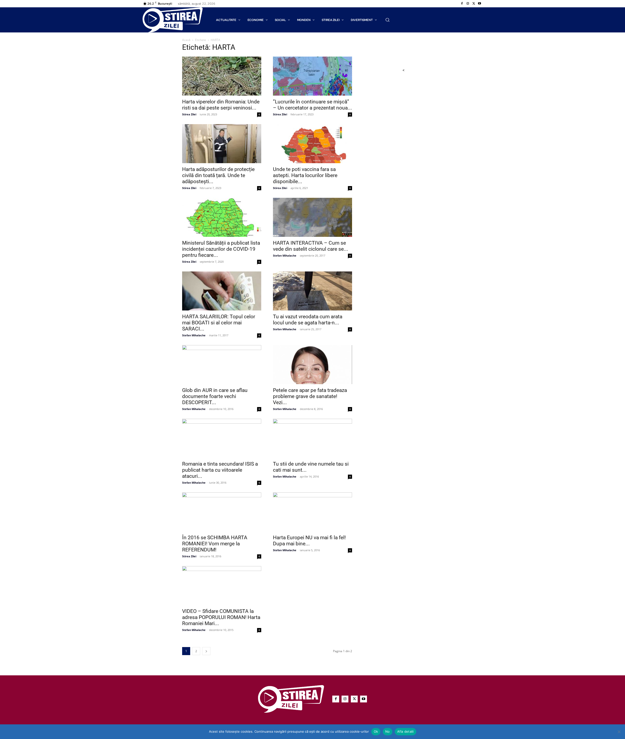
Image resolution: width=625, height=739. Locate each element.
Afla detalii (405, 731)
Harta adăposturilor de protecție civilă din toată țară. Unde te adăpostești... (218, 175)
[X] (474, 4)
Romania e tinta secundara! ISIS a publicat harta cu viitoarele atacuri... (220, 470)
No (387, 731)
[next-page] (206, 651)
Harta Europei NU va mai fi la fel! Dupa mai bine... (309, 541)
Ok (376, 731)
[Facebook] (462, 4)
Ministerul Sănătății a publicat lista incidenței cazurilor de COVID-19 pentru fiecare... (221, 249)
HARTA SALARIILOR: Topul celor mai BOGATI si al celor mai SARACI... (218, 323)
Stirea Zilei (189, 114)
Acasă (186, 40)
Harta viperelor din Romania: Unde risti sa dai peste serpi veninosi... (221, 105)
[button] (387, 20)
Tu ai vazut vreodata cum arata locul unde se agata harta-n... (307, 320)
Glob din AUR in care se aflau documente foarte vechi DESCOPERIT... (215, 396)
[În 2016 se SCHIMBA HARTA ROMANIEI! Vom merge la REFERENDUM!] (221, 511)
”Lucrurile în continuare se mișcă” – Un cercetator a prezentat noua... (312, 105)
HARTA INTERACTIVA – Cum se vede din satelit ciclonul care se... (310, 246)
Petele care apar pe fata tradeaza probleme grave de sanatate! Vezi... (310, 396)
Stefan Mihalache (284, 255)
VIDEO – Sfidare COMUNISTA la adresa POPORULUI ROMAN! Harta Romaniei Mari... (221, 617)
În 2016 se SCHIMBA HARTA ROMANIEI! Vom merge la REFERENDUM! (214, 544)
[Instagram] (468, 4)
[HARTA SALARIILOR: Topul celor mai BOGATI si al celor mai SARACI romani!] (221, 290)
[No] (618, 731)
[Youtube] (479, 4)
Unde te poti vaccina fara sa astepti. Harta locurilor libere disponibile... (305, 175)
